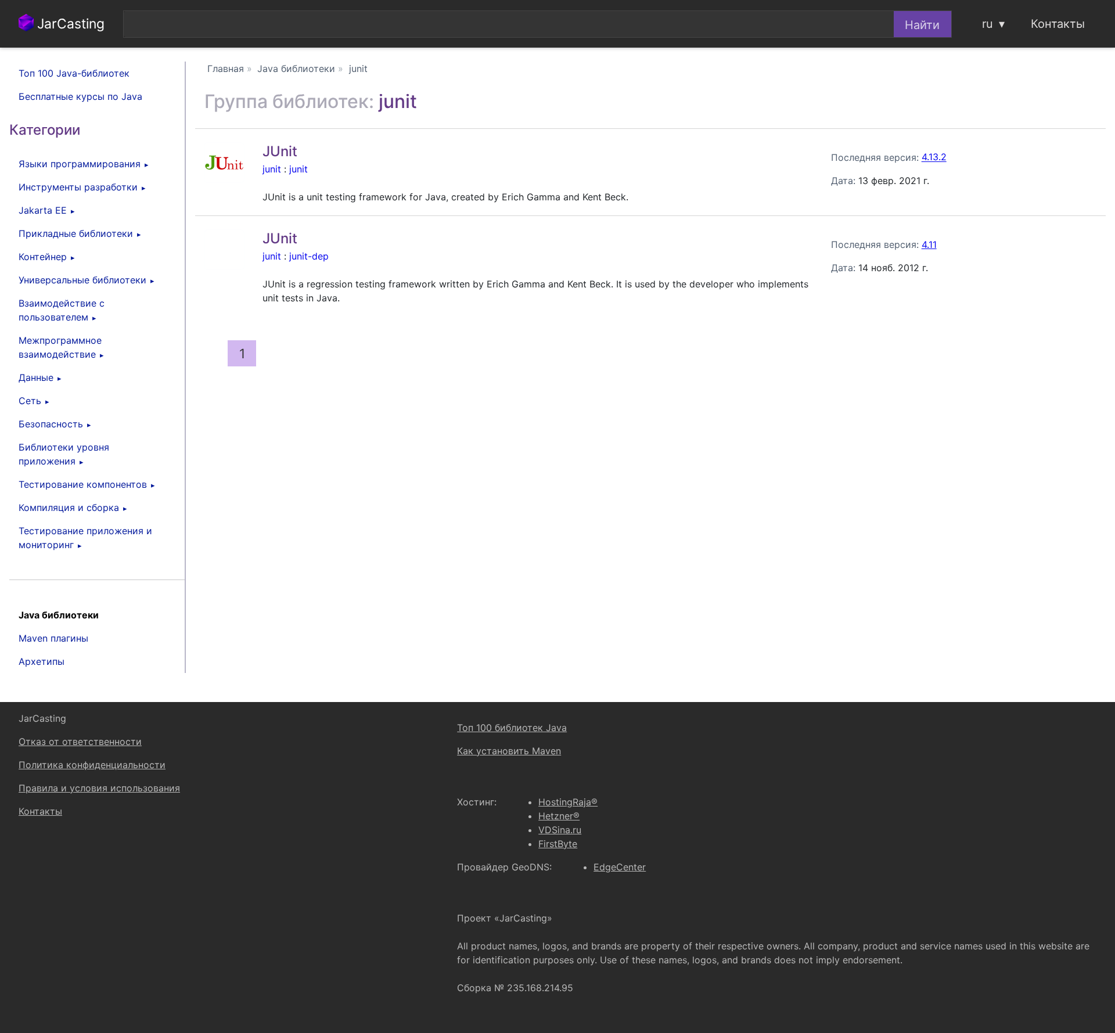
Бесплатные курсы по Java (80, 96)
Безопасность (51, 424)
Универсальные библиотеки (82, 280)
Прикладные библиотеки (76, 233)
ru (987, 24)
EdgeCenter (620, 867)
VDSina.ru (559, 830)
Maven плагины (53, 638)
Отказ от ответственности (80, 741)
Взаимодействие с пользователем (62, 310)
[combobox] (508, 24)
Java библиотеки (59, 615)
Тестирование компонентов (83, 484)
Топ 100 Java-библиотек (74, 73)
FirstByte (557, 844)
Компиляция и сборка (69, 507)
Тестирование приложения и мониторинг (85, 537)
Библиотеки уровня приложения (64, 454)
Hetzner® (559, 816)
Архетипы (41, 661)
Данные (36, 377)
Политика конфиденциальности (92, 765)
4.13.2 (934, 157)
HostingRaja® (568, 802)
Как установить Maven (509, 751)
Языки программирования (80, 164)
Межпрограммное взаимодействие (60, 347)
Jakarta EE (43, 210)
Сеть (30, 400)
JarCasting (69, 24)
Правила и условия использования (99, 788)
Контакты (1058, 24)
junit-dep (309, 256)
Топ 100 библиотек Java (512, 727)
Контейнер (43, 256)
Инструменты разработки (78, 187)
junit (271, 169)
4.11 (929, 244)
